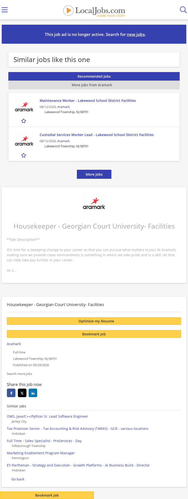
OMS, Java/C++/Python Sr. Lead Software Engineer (47, 416)
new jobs (136, 34)
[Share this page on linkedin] (33, 393)
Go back (17, 479)
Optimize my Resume (96, 321)
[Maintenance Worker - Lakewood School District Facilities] (24, 107)
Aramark (63, 107)
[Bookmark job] (24, 121)
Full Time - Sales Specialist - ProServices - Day (44, 440)
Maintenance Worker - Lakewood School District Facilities (88, 100)
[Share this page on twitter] (22, 393)
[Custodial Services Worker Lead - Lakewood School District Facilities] (24, 141)
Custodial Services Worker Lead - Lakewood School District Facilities (97, 134)
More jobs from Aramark (92, 85)
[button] (179, 34)
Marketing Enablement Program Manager (41, 453)
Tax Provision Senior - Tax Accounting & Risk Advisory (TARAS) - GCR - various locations (77, 428)
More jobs (94, 174)
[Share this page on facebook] (11, 393)
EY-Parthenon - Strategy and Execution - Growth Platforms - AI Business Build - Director (78, 465)
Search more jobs (19, 374)
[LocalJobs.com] (94, 10)
